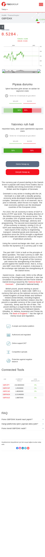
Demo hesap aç (22, 164)
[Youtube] (28, 448)
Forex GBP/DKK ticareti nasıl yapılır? (17, 419)
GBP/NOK (6, 394)
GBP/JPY (6, 385)
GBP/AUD (6, 398)
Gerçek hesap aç (22, 172)
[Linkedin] (23, 448)
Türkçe (4, 9)
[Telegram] (25, 448)
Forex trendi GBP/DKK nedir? (14, 428)
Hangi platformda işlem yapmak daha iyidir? (20, 424)
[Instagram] (20, 448)
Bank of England (20, 314)
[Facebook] (17, 448)
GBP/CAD (6, 391)
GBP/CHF (6, 388)
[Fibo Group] (10, 5)
